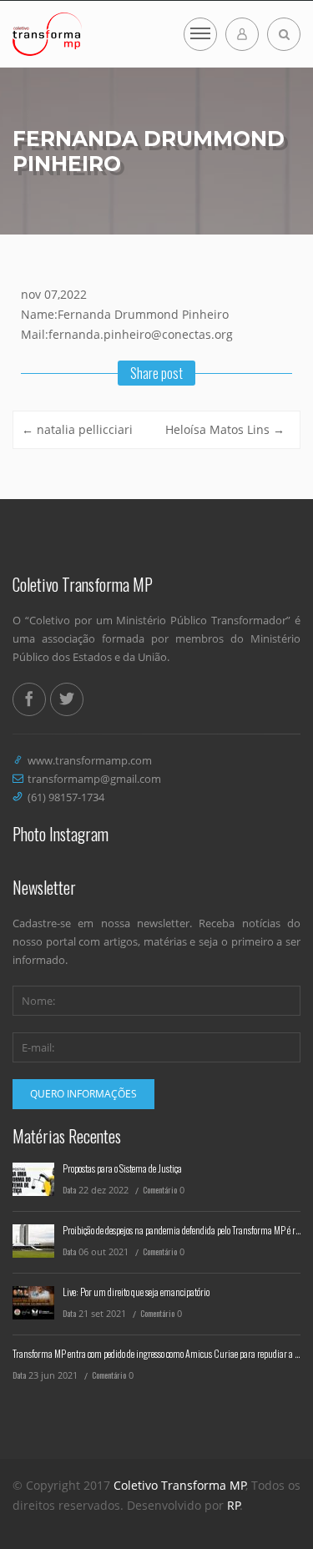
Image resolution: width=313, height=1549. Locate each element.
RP (233, 1505)
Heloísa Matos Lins (225, 429)
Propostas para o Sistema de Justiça (122, 1168)
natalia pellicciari (77, 429)
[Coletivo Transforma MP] (47, 34)
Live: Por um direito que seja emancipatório (136, 1291)
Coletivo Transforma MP (180, 1485)
